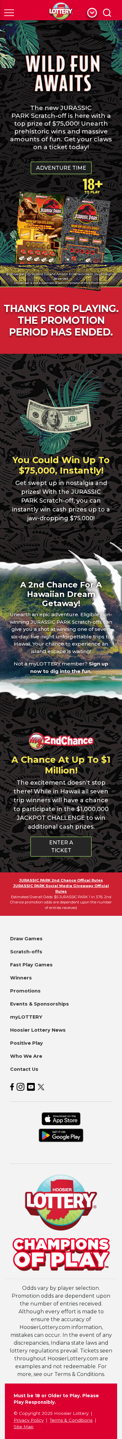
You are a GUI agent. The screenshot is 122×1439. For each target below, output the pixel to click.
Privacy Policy (29, 1420)
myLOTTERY (26, 1017)
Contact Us (24, 1069)
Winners (21, 978)
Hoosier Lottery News (38, 1030)
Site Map (24, 1426)
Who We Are (26, 1056)
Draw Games (26, 939)
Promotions (25, 991)
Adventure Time (61, 168)
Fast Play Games (31, 965)
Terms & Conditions (71, 1420)
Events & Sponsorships (39, 1004)
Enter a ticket (61, 846)
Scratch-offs (26, 952)
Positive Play (26, 1043)
